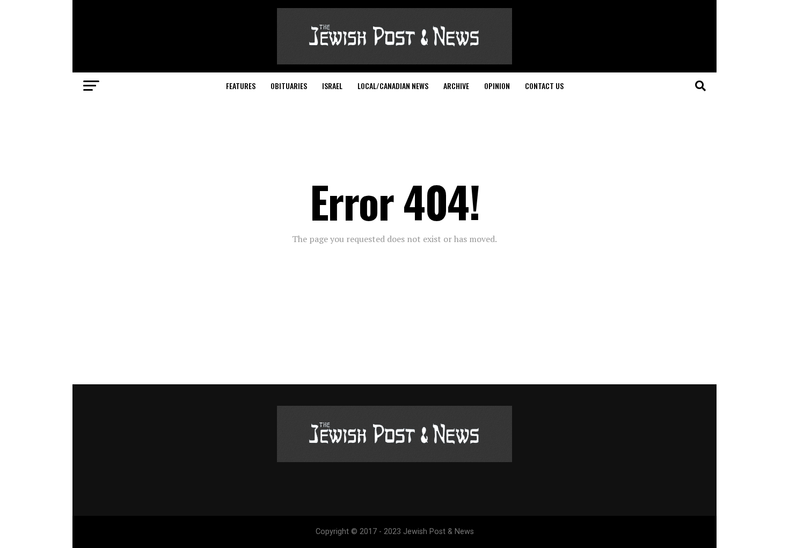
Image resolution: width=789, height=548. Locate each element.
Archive (456, 85)
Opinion (497, 85)
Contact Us (544, 85)
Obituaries (289, 85)
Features (240, 85)
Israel (332, 85)
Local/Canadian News (392, 85)
